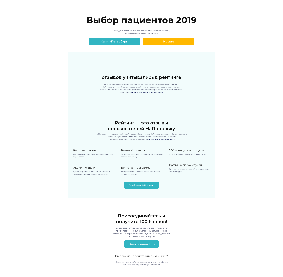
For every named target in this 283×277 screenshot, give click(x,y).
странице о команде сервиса (161, 139)
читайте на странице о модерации (147, 92)
